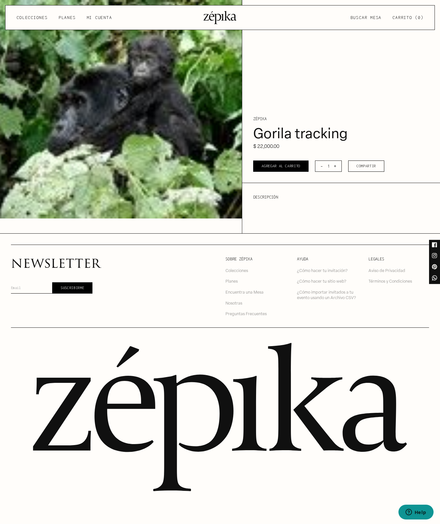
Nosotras (233, 303)
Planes (67, 17)
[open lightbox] (121, 109)
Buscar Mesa (365, 17)
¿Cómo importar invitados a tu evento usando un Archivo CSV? (326, 294)
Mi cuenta (99, 17)
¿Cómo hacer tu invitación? (322, 270)
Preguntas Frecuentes (246, 313)
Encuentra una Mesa (244, 292)
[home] (220, 17)
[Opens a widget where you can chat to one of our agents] (416, 513)
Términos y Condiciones (390, 281)
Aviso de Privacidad (386, 270)
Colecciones (31, 17)
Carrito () (407, 17)
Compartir (366, 166)
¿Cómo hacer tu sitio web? (321, 281)
